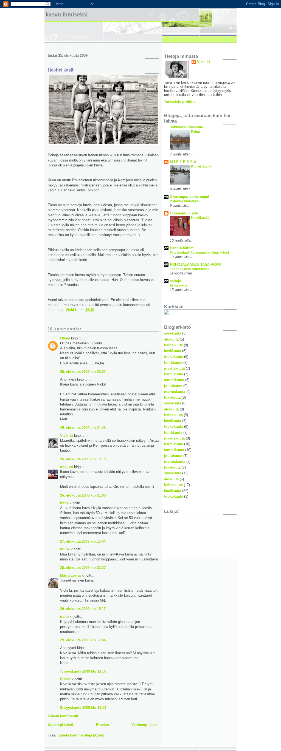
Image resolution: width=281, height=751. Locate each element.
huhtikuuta (173, 363)
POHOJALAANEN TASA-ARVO (195, 264)
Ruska (65, 679)
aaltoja (175, 281)
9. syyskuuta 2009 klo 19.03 (83, 707)
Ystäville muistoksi (184, 201)
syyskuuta (172, 333)
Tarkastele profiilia (179, 102)
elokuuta (171, 339)
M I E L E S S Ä (183, 162)
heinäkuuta (173, 345)
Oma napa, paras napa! (189, 197)
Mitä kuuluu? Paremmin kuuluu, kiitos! (199, 252)
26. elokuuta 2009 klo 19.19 (83, 459)
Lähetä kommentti (63, 716)
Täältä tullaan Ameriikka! (189, 269)
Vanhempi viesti (145, 725)
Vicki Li (66, 435)
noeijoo (66, 467)
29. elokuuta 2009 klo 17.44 (83, 640)
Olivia (65, 338)
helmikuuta (173, 374)
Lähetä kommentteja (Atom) (81, 735)
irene (64, 503)
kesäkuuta (172, 351)
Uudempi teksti (60, 725)
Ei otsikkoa (178, 285)
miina (65, 549)
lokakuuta (172, 397)
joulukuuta (173, 386)
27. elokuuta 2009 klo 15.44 (83, 541)
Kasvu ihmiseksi (67, 15)
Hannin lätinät (181, 248)
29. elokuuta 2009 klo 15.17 (83, 609)
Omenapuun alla (184, 213)
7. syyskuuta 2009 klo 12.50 (83, 671)
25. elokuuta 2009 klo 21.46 (83, 428)
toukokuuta (173, 357)
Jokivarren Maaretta (186, 127)
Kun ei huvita (201, 166)
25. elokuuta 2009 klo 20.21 (83, 372)
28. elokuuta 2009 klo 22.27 (83, 568)
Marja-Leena (70, 575)
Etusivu (102, 725)
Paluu (195, 132)
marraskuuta (174, 392)
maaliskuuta (174, 368)
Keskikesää (200, 218)
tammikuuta (174, 380)
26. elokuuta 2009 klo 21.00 (83, 495)
